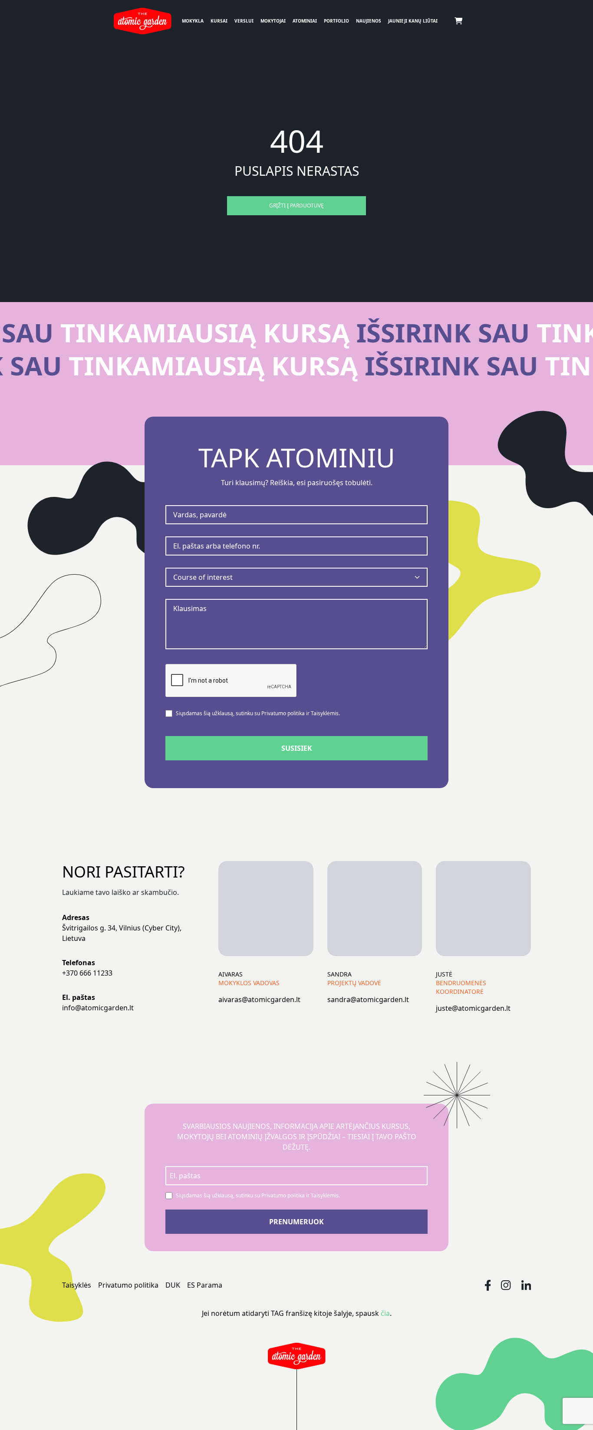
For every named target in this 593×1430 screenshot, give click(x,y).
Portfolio (336, 21)
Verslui (244, 21)
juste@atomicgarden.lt (473, 1008)
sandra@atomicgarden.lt (368, 999)
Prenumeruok (296, 1221)
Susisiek (296, 748)
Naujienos (368, 21)
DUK (172, 1285)
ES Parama (204, 1285)
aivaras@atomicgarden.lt (259, 999)
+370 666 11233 (87, 973)
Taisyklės (76, 1285)
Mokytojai (273, 21)
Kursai (219, 21)
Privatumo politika (128, 1285)
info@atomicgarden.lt (98, 1008)
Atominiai (305, 21)
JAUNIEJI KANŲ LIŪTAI (413, 21)
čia (385, 1313)
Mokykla (193, 21)
